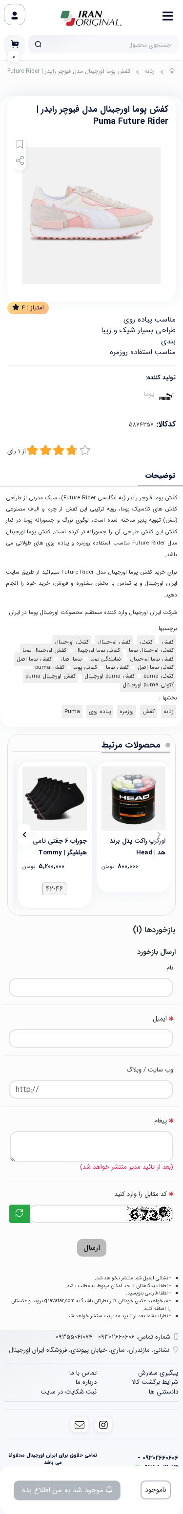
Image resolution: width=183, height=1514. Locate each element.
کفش (168, 642)
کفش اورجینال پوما (44, 650)
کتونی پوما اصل (156, 667)
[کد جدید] (19, 1214)
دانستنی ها (163, 1392)
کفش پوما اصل (34, 659)
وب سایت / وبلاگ (149, 1070)
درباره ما (86, 1382)
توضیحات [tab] (160, 475)
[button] (158, 834)
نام (169, 968)
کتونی (146, 642)
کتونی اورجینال (72, 642)
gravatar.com (59, 1301)
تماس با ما (83, 1373)
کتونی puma (158, 676)
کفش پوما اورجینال (152, 659)
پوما (149, 394)
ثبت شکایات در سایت (69, 1392)
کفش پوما (117, 667)
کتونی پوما (85, 667)
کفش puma (49, 667)
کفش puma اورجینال (109, 676)
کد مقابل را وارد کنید (140, 1194)
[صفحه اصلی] (172, 72)
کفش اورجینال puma (50, 676)
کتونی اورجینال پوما (151, 650)
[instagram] (103, 1424)
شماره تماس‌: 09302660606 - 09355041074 (113, 1337)
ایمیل (160, 1019)
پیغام (160, 1121)
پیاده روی (100, 711)
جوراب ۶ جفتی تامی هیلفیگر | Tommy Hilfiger (60, 846)
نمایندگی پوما (105, 659)
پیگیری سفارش (158, 1373)
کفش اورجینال (114, 642)
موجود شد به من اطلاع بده (64, 1490)
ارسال (91, 1248)
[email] (79, 1424)
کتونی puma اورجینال (148, 684)
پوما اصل (71, 659)
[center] (38, 44)
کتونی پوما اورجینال (97, 650)
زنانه (149, 71)
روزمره (127, 711)
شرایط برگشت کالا (155, 1382)
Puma (72, 711)
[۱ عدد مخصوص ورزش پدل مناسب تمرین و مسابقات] (134, 798)
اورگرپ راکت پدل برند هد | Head (137, 846)
